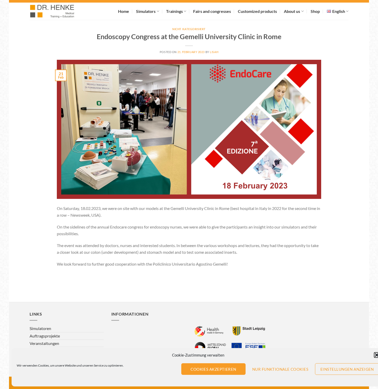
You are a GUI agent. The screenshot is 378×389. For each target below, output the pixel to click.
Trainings (174, 11)
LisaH (214, 52)
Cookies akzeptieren (213, 369)
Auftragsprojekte (45, 335)
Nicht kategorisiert (189, 29)
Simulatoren (40, 328)
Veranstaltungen (44, 343)
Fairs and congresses (212, 11)
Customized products (257, 11)
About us (292, 11)
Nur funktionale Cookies (280, 369)
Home (123, 11)
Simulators (146, 11)
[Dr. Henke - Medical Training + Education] (59, 11)
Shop (315, 11)
